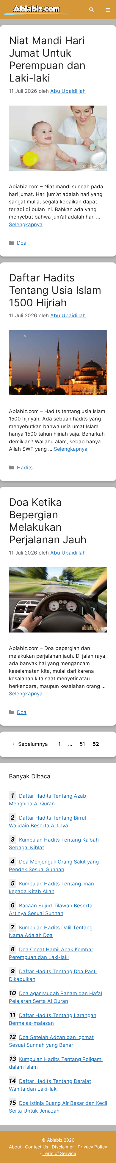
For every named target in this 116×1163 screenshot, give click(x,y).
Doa (21, 243)
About (15, 1147)
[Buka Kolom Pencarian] (91, 9)
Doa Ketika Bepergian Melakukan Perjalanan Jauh (48, 521)
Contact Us (36, 1147)
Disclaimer (63, 1147)
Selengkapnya (26, 224)
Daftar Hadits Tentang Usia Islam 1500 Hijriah (55, 290)
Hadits (25, 468)
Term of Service (59, 1153)
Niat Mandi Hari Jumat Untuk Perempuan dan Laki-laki (47, 59)
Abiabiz (54, 1140)
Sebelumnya (30, 744)
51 (83, 744)
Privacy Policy (92, 1147)
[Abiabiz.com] (36, 9)
